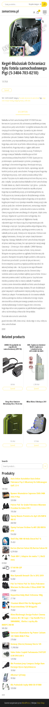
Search (4, 461)
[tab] (24, 112)
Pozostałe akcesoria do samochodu (29, 98)
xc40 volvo (27, 100)
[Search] (45, 466)
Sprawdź (6, 90)
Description (22, 111)
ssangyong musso (19, 100)
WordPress (26, 702)
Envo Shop (40, 702)
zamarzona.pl (10, 11)
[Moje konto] (34, 12)
